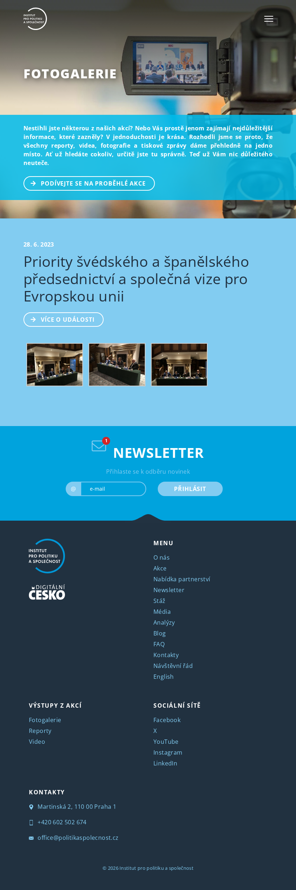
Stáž (159, 601)
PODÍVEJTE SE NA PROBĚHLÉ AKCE (93, 183)
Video (37, 742)
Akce (160, 568)
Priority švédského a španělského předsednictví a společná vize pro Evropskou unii (136, 278)
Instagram (168, 752)
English (163, 677)
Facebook (166, 720)
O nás (161, 557)
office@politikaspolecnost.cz (77, 838)
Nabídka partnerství (181, 579)
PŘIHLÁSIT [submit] (190, 489)
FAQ (159, 644)
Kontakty (166, 655)
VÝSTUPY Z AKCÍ (55, 705)
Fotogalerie (70, 73)
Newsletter (168, 590)
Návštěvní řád (173, 666)
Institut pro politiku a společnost (156, 868)
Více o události (68, 320)
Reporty (40, 731)
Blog (159, 633)
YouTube (166, 742)
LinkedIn (165, 763)
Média (162, 612)
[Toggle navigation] (269, 18)
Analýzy (164, 622)
